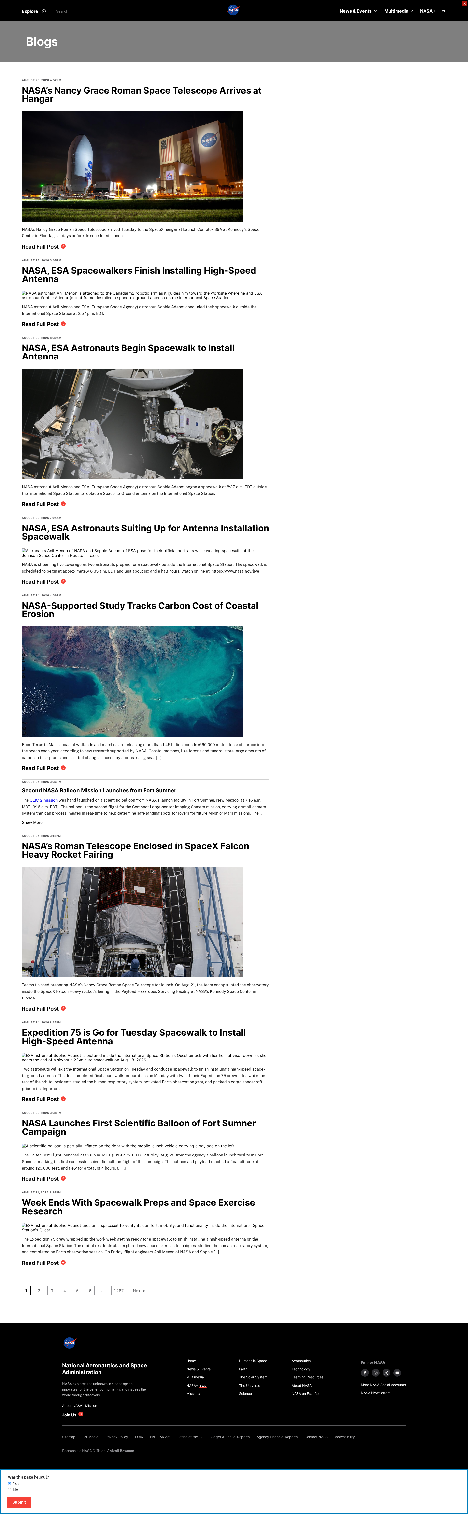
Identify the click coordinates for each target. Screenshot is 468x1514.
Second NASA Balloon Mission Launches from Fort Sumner (99, 790)
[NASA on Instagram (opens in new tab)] (376, 1373)
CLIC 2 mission (44, 800)
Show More (32, 822)
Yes (16, 1483)
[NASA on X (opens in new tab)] (386, 1373)
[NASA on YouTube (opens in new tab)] (397, 1373)
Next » (139, 1290)
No (15, 1490)
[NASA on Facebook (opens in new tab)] (365, 1373)
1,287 (117, 1290)
